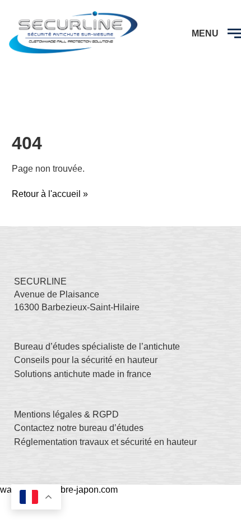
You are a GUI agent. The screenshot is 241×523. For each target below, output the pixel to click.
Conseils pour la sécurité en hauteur (85, 360)
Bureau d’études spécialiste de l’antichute (97, 346)
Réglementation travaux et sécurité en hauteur (105, 442)
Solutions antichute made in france (82, 374)
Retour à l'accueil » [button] (50, 194)
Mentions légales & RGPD (66, 414)
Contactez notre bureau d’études (78, 428)
